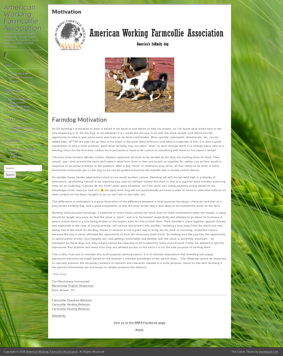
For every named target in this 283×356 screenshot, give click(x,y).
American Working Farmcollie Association (23, 17)
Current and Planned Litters (27, 131)
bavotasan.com (268, 351)
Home (140, 329)
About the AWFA (20, 73)
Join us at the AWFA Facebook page (139, 322)
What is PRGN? (19, 110)
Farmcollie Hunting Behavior (71, 308)
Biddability (59, 315)
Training (15, 153)
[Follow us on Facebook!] (24, 55)
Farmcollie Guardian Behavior (72, 300)
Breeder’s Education (22, 149)
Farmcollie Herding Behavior (71, 304)
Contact (14, 81)
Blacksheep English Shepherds (73, 285)
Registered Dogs (20, 106)
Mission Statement (21, 77)
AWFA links (17, 157)
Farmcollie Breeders (22, 128)
